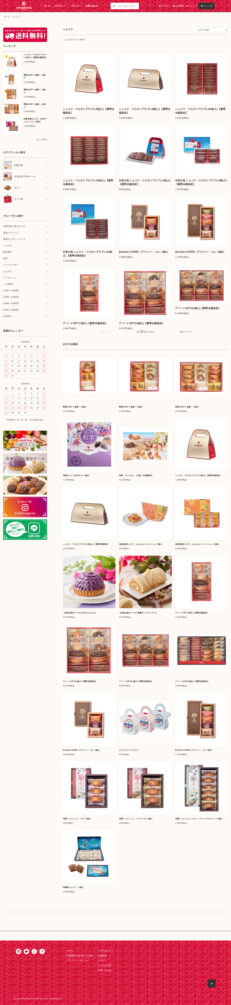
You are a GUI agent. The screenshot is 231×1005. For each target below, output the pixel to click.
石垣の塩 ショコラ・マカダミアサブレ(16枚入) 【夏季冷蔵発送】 (87, 254)
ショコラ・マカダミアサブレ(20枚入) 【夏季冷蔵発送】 (200, 111)
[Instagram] (18, 951)
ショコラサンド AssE (74, 39)
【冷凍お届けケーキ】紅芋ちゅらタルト (80, 613)
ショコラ (17, 17)
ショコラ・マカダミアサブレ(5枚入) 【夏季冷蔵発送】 (35, 56)
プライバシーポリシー (77, 960)
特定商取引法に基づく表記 (79, 955)
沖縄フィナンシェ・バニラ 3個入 (77, 819)
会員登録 (102, 955)
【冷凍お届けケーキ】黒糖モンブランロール (138, 613)
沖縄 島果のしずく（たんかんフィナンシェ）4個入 (140, 544)
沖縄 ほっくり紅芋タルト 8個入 (76, 475)
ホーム (47, 6)
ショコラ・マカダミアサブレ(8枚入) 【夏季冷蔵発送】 (144, 111)
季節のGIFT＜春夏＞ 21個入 (34, 105)
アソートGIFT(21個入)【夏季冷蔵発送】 (197, 308)
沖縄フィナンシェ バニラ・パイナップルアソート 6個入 (199, 819)
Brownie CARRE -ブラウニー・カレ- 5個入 (199, 252)
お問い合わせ (92, 6)
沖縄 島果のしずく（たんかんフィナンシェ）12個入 (197, 544)
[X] (34, 951)
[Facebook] (42, 951)
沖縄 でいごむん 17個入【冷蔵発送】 (136, 475)
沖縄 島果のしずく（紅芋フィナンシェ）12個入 (35, 120)
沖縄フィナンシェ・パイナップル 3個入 (136, 819)
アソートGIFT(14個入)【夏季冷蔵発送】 (141, 323)
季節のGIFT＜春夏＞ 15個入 (34, 91)
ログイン (102, 960)
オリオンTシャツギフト (129, 750)
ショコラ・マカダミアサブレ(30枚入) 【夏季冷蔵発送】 (88, 182)
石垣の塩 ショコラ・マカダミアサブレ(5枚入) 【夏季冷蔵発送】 (144, 182)
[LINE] (26, 951)
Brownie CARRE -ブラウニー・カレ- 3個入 (143, 252)
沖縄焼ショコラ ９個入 (73, 887)
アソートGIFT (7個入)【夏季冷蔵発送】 (85, 323)
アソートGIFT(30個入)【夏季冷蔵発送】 (192, 681)
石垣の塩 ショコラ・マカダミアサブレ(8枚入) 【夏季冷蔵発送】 (201, 182)
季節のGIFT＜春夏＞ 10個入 (34, 76)
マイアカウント (105, 950)
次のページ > (186, 331)
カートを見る (104, 965)
